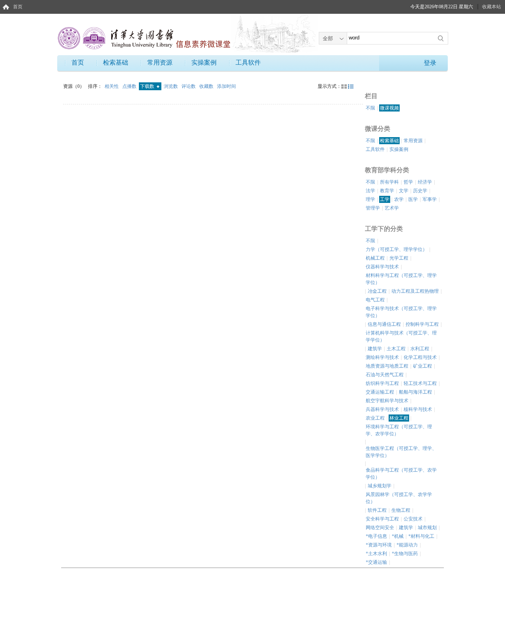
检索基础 (115, 62)
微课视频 (389, 108)
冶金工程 (377, 291)
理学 (370, 199)
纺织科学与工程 (382, 383)
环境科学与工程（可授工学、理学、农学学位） (399, 430)
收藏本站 (491, 6)
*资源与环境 (379, 545)
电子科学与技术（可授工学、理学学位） (401, 312)
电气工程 (375, 300)
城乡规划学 (379, 486)
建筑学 (375, 348)
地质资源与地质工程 (387, 366)
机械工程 (375, 258)
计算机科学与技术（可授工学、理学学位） (401, 336)
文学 (403, 190)
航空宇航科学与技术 (387, 400)
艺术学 (392, 208)
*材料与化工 (421, 536)
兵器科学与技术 (382, 409)
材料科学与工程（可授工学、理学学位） (401, 279)
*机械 (398, 536)
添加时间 (226, 86)
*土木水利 (376, 553)
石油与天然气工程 (385, 374)
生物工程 (400, 510)
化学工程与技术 (420, 357)
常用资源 (159, 62)
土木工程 (396, 348)
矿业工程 (422, 366)
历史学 (420, 190)
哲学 (408, 182)
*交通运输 (376, 562)
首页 (17, 6)
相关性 (112, 86)
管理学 (373, 208)
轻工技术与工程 (420, 383)
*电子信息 (376, 536)
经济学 (425, 182)
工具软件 (248, 62)
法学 (370, 190)
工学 (384, 199)
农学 (399, 199)
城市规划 (427, 527)
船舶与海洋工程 (415, 392)
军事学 (430, 199)
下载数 (147, 86)
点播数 (130, 86)
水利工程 (419, 348)
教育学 (387, 190)
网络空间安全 (380, 527)
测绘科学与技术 (382, 357)
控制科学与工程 (422, 324)
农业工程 (375, 418)
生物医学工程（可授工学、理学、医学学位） (401, 452)
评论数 (189, 86)
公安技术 (413, 519)
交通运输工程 (380, 392)
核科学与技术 (418, 409)
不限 (370, 108)
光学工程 (398, 258)
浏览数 (171, 86)
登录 (430, 62)
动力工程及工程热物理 (415, 291)
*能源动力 (407, 545)
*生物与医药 (405, 553)
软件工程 (377, 510)
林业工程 (398, 418)
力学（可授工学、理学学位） (396, 249)
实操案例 (204, 62)
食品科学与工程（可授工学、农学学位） (401, 473)
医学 (413, 199)
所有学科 (389, 182)
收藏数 (207, 86)
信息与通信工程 (384, 324)
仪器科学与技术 (382, 266)
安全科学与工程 (382, 519)
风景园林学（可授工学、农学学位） (399, 498)
